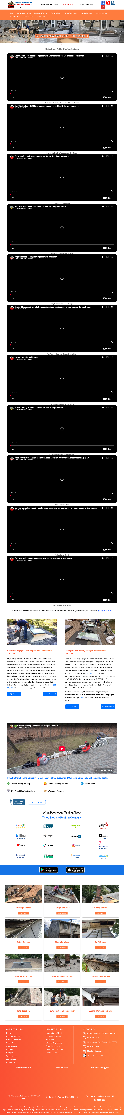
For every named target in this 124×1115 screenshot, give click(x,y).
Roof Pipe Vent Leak (54, 1053)
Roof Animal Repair (53, 1036)
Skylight (9, 1053)
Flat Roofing (11, 1059)
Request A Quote (49, 694)
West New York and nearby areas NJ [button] (100, 1096)
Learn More (23, 913)
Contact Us (41, 16)
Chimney (9, 1049)
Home (11, 13)
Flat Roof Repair (56, 13)
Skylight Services (86, 13)
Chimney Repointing (54, 1043)
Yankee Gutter (28, 16)
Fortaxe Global (113, 1113)
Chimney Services (101, 13)
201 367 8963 (90, 673)
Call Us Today (37, 802)
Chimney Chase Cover (54, 1049)
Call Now (15, 694)
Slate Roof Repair (71, 13)
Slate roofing (11, 1046)
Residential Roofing (40, 13)
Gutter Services (15, 16)
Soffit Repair (51, 1039)
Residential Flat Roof (54, 1033)
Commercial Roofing (24, 13)
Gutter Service (11, 1043)
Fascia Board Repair (54, 1046)
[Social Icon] (48, 826)
